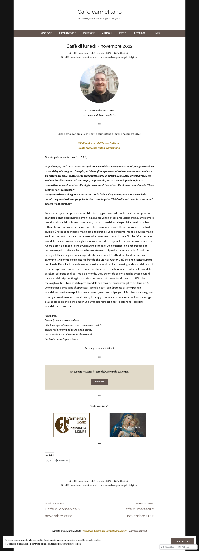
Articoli (107, 33)
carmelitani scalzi (90, 57)
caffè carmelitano (80, 53)
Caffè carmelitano (100, 12)
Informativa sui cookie (70, 544)
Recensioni (140, 33)
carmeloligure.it (138, 531)
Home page (46, 33)
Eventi (122, 33)
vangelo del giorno (129, 57)
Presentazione (67, 33)
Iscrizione (89, 33)
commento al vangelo (109, 57)
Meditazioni (122, 53)
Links (157, 33)
